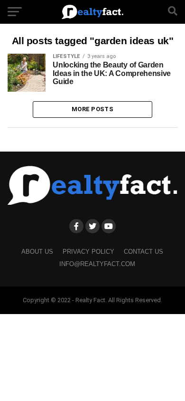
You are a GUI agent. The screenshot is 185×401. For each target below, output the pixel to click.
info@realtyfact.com (97, 263)
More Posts (92, 109)
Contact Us (143, 251)
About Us (37, 251)
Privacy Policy (88, 251)
